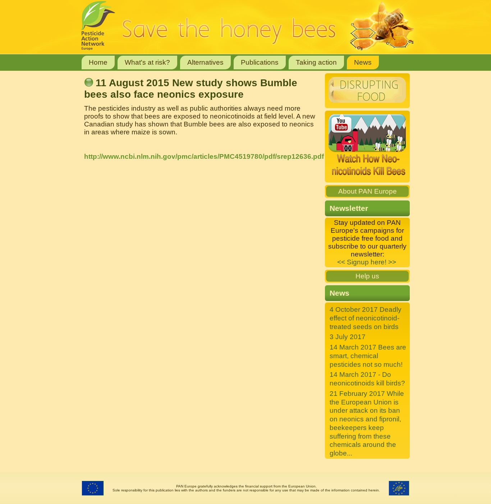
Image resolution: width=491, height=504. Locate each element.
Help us (367, 276)
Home (98, 62)
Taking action (316, 62)
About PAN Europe (367, 191)
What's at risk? (147, 62)
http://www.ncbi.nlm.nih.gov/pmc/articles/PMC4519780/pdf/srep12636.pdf (204, 156)
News (363, 62)
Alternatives (205, 62)
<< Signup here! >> (366, 262)
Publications (260, 62)
